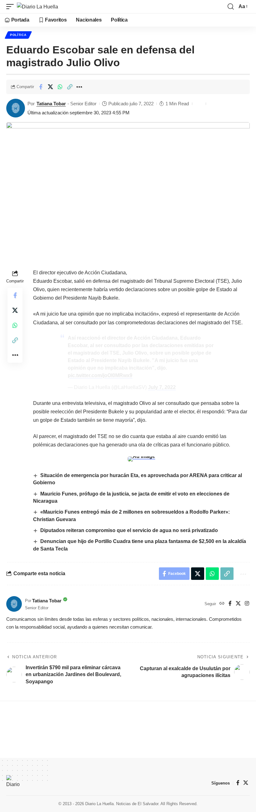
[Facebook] (230, 603)
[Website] (222, 603)
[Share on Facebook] (40, 87)
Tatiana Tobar (51, 103)
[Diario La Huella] (37, 6)
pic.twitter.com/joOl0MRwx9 (100, 375)
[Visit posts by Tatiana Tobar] (15, 108)
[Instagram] (247, 603)
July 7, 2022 (162, 387)
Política (18, 35)
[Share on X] (50, 87)
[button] (11, 6)
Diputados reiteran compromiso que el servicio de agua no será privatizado (129, 530)
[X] (238, 603)
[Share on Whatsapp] (60, 87)
